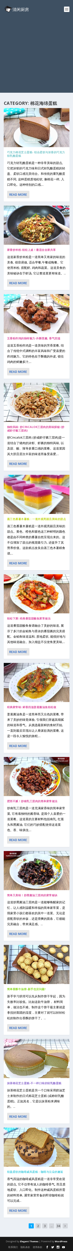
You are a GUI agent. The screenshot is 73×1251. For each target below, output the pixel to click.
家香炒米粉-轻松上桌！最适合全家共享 (31, 250)
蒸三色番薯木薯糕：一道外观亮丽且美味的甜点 (36, 519)
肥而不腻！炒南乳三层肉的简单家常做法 (32, 801)
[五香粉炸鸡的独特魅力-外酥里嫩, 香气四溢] (36, 313)
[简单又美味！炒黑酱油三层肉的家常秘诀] (36, 870)
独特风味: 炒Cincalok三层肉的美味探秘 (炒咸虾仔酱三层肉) (36, 428)
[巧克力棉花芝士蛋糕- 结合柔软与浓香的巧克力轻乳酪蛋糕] (36, 127)
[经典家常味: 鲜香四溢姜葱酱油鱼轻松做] (36, 682)
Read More (18, 194)
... (52, 1226)
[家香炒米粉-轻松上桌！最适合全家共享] (36, 225)
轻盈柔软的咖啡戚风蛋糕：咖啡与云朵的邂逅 (35, 1172)
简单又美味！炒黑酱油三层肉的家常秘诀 (32, 895)
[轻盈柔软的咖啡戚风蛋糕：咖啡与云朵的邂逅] (36, 1147)
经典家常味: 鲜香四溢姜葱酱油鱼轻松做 (31, 707)
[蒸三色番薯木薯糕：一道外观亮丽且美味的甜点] (36, 494)
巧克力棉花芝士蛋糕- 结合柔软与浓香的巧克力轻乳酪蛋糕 (36, 154)
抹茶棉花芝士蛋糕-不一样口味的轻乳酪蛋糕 (34, 1083)
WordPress (61, 1241)
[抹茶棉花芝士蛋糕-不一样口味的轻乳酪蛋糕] (36, 1058)
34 (58, 1226)
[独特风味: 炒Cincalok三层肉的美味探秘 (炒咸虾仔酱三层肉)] (36, 402)
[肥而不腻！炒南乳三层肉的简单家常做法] (36, 776)
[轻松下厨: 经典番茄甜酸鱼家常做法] (36, 593)
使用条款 (37, 1247)
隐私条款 (25, 1247)
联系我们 (13, 1247)
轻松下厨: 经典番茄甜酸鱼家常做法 (29, 618)
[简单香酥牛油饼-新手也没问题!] (36, 964)
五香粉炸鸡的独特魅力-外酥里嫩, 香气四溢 (33, 338)
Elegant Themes (29, 1241)
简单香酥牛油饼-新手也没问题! (26, 989)
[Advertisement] (36, 56)
